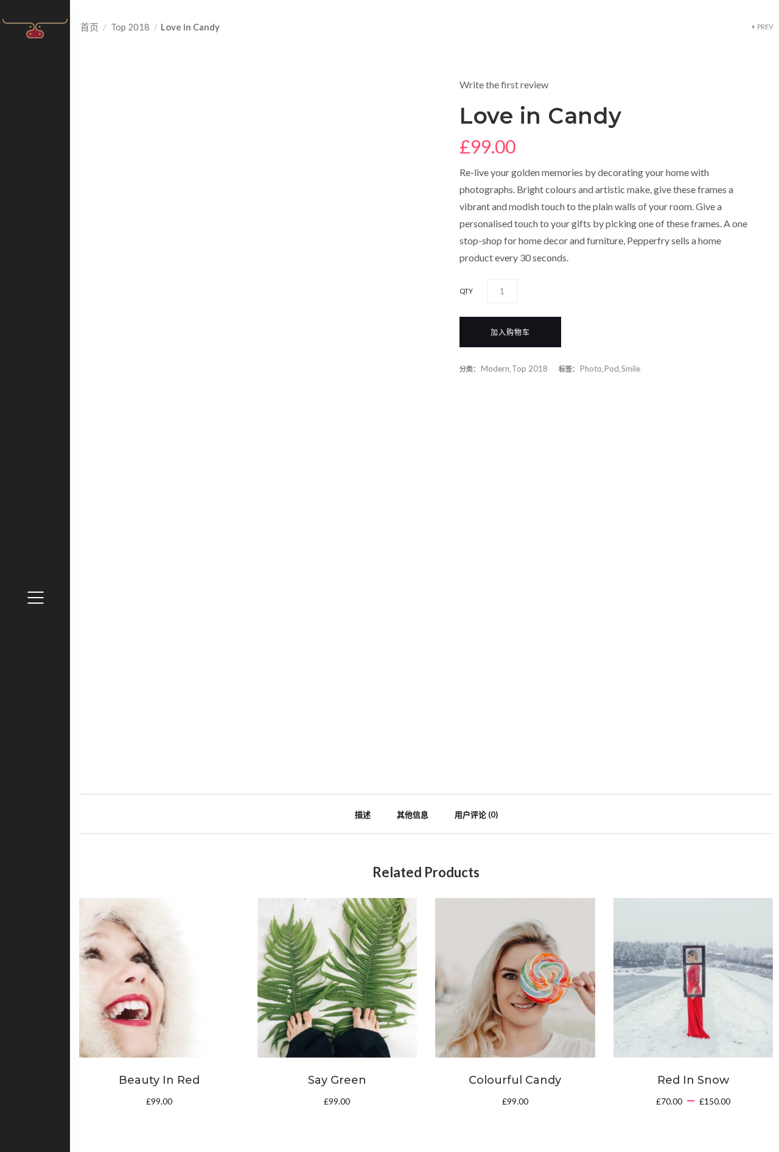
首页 (89, 26)
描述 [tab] (363, 814)
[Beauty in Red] (159, 978)
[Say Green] (337, 978)
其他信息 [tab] (412, 814)
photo (591, 368)
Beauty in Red (159, 1080)
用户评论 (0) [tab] (476, 814)
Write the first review (503, 84)
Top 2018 (130, 26)
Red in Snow (693, 1080)
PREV (765, 26)
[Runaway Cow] (35, 27)
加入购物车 (510, 332)
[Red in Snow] (693, 978)
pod (611, 368)
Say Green (337, 1080)
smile (630, 368)
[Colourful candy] (515, 978)
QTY (466, 291)
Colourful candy (515, 1080)
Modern (495, 368)
